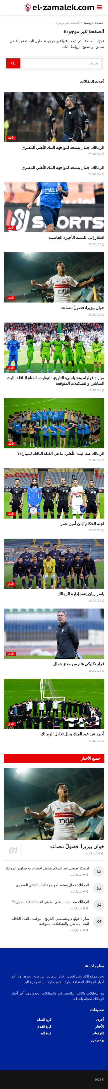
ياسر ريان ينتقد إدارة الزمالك (81, 593)
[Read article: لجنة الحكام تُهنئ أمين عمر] (54, 493)
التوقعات (98, 1033)
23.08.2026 (95, 154)
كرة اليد (45, 1033)
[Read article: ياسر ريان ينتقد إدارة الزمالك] (54, 564)
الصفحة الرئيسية (94, 23)
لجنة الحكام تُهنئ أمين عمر (82, 523)
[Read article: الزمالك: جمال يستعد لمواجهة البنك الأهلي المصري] (54, 117)
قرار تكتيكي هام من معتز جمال (78, 663)
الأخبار (11, 137)
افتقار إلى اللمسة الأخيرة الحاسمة (76, 237)
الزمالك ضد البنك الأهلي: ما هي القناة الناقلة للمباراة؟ (60, 453)
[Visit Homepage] (50, 7)
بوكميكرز (97, 1040)
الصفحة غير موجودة (68, 23)
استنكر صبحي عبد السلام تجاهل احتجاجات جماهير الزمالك (47, 868)
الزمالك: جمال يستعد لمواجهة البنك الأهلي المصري (63, 147)
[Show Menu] (99, 7)
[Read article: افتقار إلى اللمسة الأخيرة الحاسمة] (54, 207)
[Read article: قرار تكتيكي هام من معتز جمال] (54, 634)
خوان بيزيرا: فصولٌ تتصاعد (82, 307)
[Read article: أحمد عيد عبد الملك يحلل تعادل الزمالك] (54, 704)
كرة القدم (44, 1026)
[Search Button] (13, 63)
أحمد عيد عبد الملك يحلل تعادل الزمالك (72, 734)
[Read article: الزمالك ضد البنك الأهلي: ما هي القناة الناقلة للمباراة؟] (54, 423)
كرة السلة (44, 1020)
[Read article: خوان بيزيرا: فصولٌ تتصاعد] (54, 277)
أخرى (100, 1020)
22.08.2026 (95, 741)
